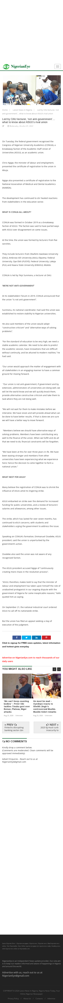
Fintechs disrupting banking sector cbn (14, 728)
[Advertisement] (31, 31)
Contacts (39, 999)
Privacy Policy (13, 999)
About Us (27, 999)
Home (5, 110)
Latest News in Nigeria (23, 110)
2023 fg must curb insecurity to (49, 728)
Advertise (51, 999)
